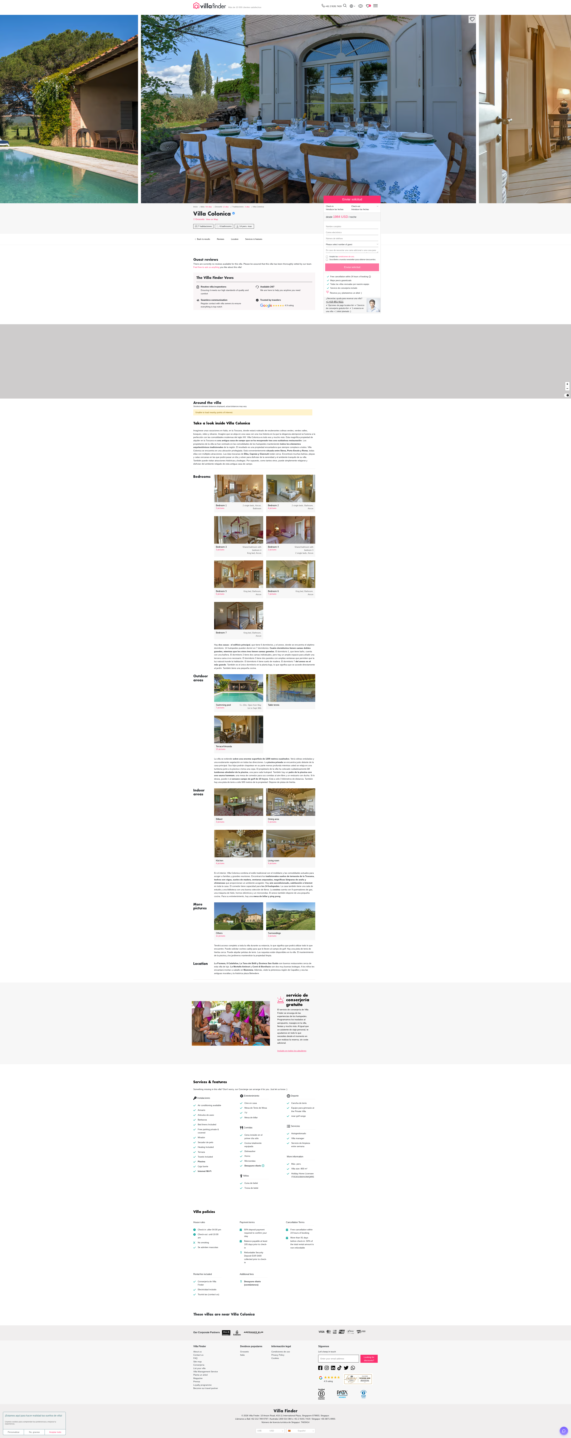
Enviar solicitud (352, 267)
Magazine (198, 1378)
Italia (242, 1355)
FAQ (195, 1358)
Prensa (196, 1381)
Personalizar (13, 1432)
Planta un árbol (200, 1375)
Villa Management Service (205, 1371)
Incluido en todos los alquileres (291, 1051)
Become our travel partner (205, 1388)
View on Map (212, 219)
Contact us (198, 1355)
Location (234, 239)
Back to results (203, 239)
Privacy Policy (277, 1355)
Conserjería (198, 1365)
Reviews (220, 239)
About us (197, 1351)
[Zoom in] (567, 384)
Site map (197, 1361)
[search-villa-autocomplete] (345, 6)
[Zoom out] (567, 388)
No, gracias (34, 1432)
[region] (285, 361)
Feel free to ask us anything (206, 267)
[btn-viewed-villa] (360, 6)
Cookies (275, 1358)
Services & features (253, 239)
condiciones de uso (346, 257)
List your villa (199, 1368)
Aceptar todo (55, 1432)
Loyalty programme (202, 1385)
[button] (254, 423)
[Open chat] (564, 1431)
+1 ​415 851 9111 (334, 302)
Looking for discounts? (369, 1359)
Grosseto (199, 219)
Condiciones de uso (280, 1351)
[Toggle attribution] (568, 395)
